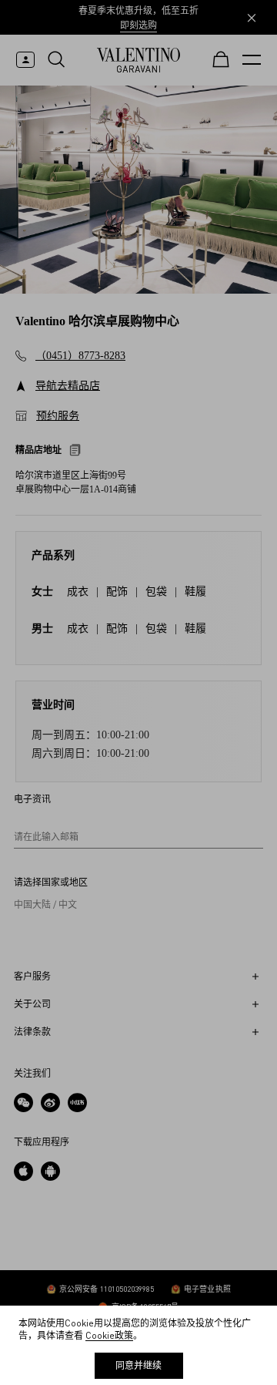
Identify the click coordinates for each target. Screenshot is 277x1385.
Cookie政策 (109, 1335)
